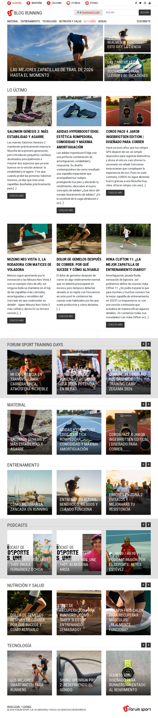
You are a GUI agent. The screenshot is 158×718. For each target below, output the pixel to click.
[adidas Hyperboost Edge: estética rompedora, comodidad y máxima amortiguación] (79, 111)
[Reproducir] (13, 553)
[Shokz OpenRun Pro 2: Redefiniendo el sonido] (79, 673)
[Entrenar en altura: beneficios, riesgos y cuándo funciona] (79, 492)
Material (12, 21)
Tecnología (49, 21)
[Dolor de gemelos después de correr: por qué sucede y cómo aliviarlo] (79, 239)
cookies (27, 706)
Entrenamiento (30, 21)
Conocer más (16, 195)
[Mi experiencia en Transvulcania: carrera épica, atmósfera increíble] (29, 372)
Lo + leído (90, 21)
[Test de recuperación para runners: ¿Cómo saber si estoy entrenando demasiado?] (79, 612)
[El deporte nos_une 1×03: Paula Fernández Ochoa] (29, 552)
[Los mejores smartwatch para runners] (29, 673)
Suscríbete (144, 21)
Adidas (102, 21)
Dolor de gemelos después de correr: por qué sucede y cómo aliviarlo (79, 264)
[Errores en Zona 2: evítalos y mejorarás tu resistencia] (128, 492)
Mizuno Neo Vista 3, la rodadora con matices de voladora (29, 264)
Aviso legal (13, 706)
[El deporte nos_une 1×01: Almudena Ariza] (79, 552)
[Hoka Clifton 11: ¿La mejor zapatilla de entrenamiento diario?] (128, 239)
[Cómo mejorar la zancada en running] (29, 492)
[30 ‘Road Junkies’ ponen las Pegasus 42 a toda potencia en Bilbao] (79, 372)
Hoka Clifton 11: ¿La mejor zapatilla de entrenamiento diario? (126, 264)
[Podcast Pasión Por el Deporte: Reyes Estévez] (128, 552)
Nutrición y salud (70, 21)
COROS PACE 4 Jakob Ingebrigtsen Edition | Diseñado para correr (125, 136)
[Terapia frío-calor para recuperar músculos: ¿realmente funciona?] (128, 612)
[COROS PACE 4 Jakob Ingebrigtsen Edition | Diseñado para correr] (128, 111)
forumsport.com (90, 12)
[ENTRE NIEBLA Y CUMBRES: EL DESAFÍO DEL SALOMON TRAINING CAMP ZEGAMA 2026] (128, 372)
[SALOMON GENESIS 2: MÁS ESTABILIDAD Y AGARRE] (29, 111)
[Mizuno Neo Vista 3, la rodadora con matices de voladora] (29, 239)
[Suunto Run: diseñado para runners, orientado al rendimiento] (128, 673)
